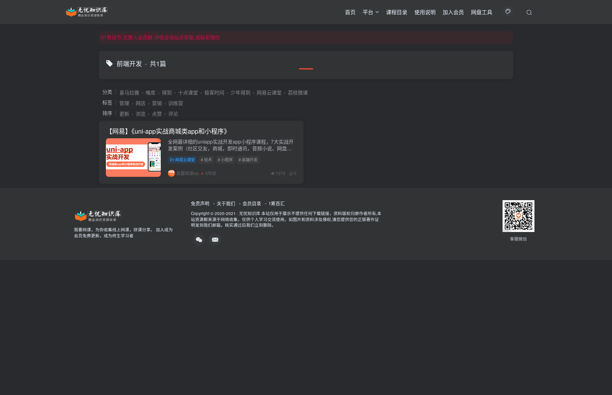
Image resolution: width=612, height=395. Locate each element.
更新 (124, 113)
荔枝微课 (298, 92)
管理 (124, 102)
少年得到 (240, 92)
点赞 (157, 113)
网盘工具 (481, 12)
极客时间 (214, 92)
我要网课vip (187, 173)
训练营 (175, 102)
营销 (157, 102)
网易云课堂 (269, 92)
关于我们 (226, 203)
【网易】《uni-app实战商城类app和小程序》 (168, 130)
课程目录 (396, 12)
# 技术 (206, 159)
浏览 (141, 113)
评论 (173, 113)
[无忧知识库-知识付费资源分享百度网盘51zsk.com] (86, 11)
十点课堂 (188, 92)
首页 (350, 12)
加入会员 (453, 12)
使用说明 (425, 12)
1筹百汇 (276, 203)
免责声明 (200, 203)
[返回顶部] (598, 374)
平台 (368, 12)
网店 (141, 102)
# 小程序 (225, 159)
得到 (167, 92)
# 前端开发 (248, 159)
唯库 (150, 92)
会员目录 (252, 203)
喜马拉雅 (129, 92)
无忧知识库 (249, 213)
